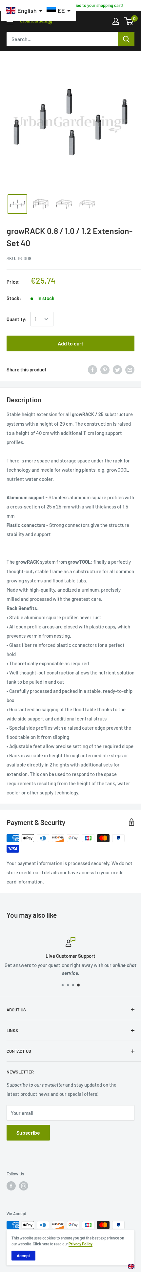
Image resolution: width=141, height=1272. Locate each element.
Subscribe (28, 1132)
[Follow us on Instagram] (23, 1185)
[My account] (115, 21)
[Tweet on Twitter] (117, 369)
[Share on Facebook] (92, 369)
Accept (23, 1255)
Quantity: (17, 319)
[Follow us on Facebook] (11, 1185)
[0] (129, 21)
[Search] (126, 39)
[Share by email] (129, 369)
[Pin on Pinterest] (105, 369)
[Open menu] (10, 21)
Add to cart (70, 343)
